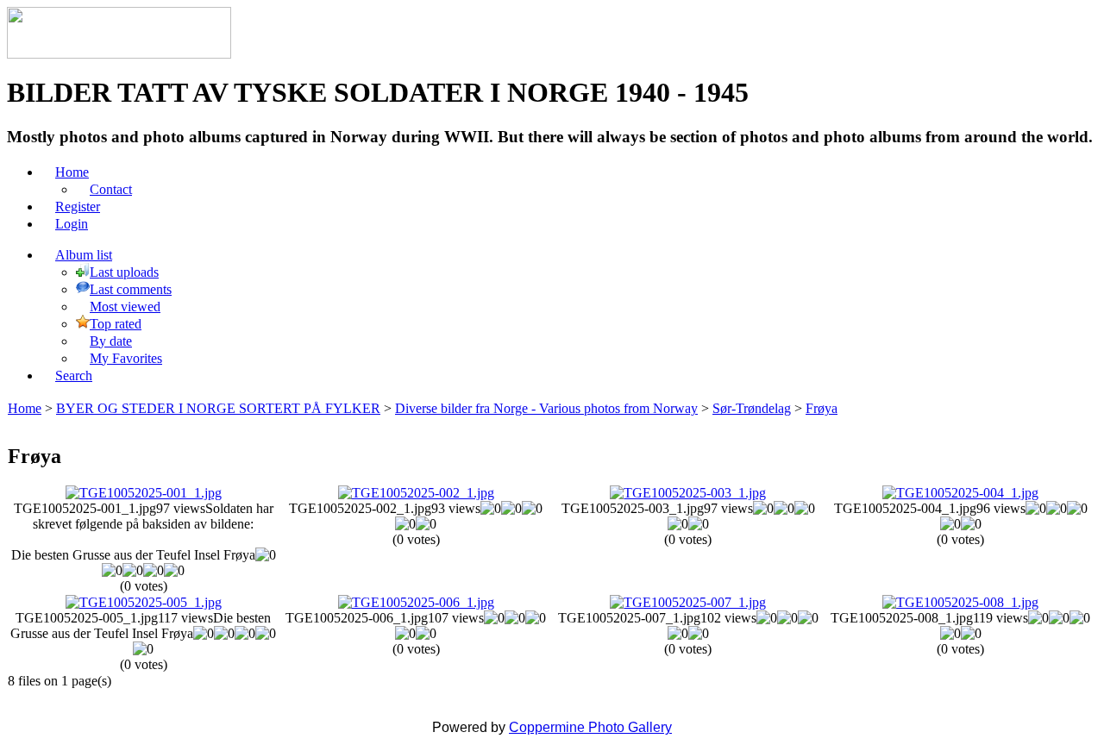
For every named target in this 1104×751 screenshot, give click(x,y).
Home (24, 408)
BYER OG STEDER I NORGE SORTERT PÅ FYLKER (218, 408)
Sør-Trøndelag (751, 408)
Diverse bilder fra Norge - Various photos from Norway (546, 408)
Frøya (821, 408)
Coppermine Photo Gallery (590, 727)
